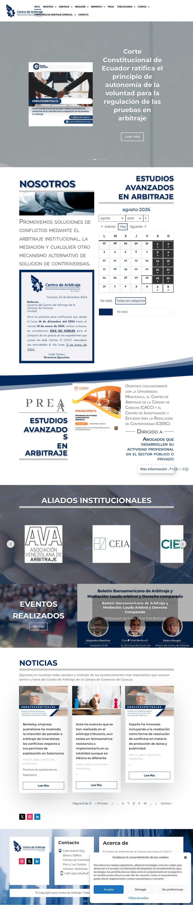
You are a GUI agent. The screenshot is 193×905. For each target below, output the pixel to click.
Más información (153, 469)
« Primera (101, 803)
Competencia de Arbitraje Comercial (53, 15)
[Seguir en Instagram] (30, 817)
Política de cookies (139, 898)
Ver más (38, 626)
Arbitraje (64, 7)
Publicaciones (124, 7)
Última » (166, 803)
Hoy (123, 226)
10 (145, 803)
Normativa (96, 7)
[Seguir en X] (22, 817)
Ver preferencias (172, 889)
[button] (185, 857)
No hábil (106, 301)
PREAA (111, 7)
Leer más (132, 137)
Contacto (83, 15)
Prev (10, 544)
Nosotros (48, 7)
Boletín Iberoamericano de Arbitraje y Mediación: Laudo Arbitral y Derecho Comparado (135, 607)
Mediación (80, 7)
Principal (30, 763)
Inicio (37, 7)
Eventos (142, 7)
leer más (43, 785)
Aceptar (109, 889)
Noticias (48, 759)
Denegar (140, 889)
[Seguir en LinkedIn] (37, 817)
